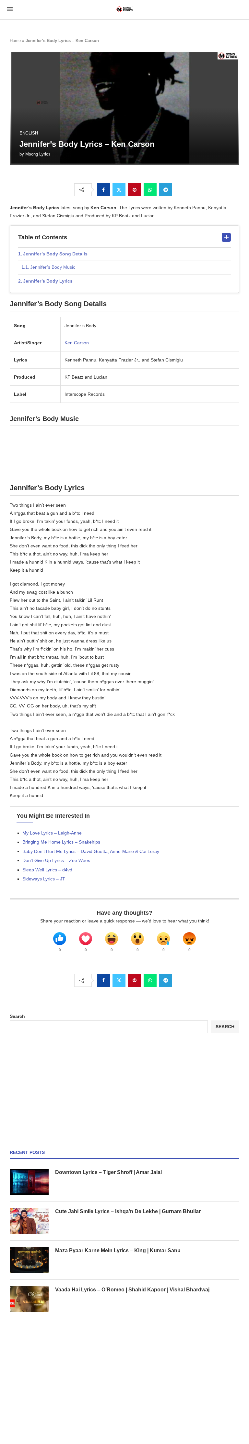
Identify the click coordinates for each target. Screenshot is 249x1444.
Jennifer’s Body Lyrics (48, 281)
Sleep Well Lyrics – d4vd (47, 869)
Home (15, 40)
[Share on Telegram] (165, 189)
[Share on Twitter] (119, 189)
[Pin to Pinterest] (134, 189)
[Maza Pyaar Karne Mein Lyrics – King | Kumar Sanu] (29, 1260)
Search (17, 1016)
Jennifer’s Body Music (52, 267)
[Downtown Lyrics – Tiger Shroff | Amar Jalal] (29, 1182)
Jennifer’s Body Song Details (55, 253)
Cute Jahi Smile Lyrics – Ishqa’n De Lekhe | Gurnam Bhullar (128, 1211)
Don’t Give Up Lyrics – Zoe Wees (56, 860)
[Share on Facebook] (103, 189)
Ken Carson (77, 342)
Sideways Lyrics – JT (43, 878)
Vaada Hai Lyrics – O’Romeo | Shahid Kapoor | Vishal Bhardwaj (132, 1289)
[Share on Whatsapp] (150, 189)
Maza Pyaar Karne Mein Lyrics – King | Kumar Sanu (118, 1250)
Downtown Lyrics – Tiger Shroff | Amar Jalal (108, 1172)
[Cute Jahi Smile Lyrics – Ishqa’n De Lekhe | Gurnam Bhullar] (29, 1221)
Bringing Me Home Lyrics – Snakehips (61, 842)
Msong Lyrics (38, 154)
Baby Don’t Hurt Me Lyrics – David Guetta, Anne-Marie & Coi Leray (90, 851)
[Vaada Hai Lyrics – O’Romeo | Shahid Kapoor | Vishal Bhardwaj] (29, 1299)
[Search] (239, 9)
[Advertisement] (124, 1091)
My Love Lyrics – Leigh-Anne (52, 832)
